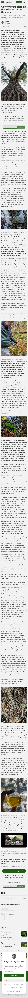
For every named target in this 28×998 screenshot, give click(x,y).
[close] (23, 954)
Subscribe (14, 975)
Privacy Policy (19, 987)
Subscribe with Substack (15, 981)
